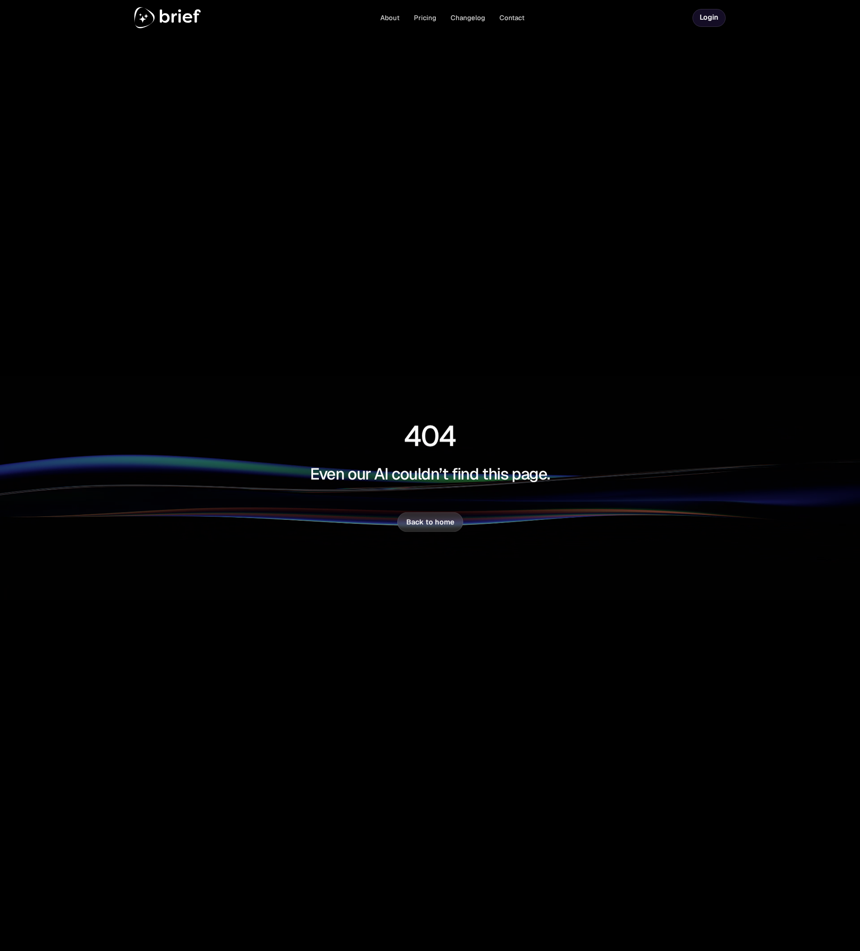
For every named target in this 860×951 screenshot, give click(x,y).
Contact (512, 17)
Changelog (468, 17)
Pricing (425, 17)
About (390, 17)
